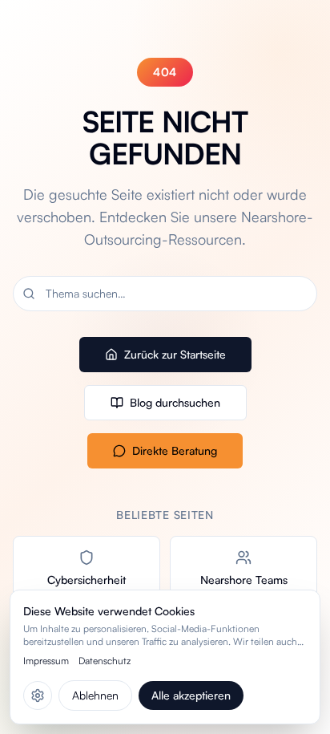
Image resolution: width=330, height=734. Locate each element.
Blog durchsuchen (175, 402)
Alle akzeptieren (191, 695)
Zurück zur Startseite (175, 354)
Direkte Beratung (174, 450)
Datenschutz (104, 661)
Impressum (46, 661)
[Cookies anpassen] (37, 695)
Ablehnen (95, 695)
